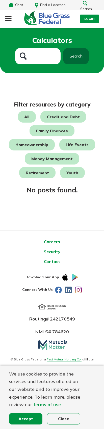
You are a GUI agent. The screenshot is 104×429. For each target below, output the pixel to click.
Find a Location (53, 5)
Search (76, 56)
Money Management (52, 158)
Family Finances (52, 130)
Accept (25, 418)
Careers (52, 241)
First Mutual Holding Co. (64, 359)
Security (52, 251)
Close (63, 418)
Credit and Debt (63, 116)
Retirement (37, 172)
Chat (19, 5)
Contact (52, 261)
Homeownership (31, 144)
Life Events (77, 144)
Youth (72, 172)
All (26, 116)
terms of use (47, 404)
